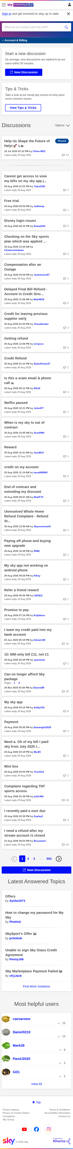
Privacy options (11, 1109)
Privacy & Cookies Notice (16, 1112)
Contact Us (64, 1116)
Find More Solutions (36, 986)
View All (36, 1084)
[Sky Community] (20, 5)
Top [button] (38, 1102)
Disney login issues (20, 220)
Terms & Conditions (59, 1109)
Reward (10, 447)
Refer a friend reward (21, 590)
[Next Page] (58, 858)
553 (49, 858)
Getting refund (16, 338)
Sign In (68, 5)
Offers (10, 896)
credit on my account (21, 467)
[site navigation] (4, 5)
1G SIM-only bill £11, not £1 (26, 654)
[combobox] (33, 27)
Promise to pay (16, 610)
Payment (11, 722)
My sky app (13, 702)
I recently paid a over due (24, 811)
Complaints (9, 1116)
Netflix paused (16, 403)
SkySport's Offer (19, 934)
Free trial (11, 201)
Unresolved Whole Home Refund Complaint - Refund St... (26, 516)
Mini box (11, 766)
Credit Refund (15, 358)
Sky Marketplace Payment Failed (32, 971)
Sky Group (8, 1119)
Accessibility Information (57, 1112)
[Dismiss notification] (68, 14)
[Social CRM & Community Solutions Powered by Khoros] (61, 1141)
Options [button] (60, 125)
